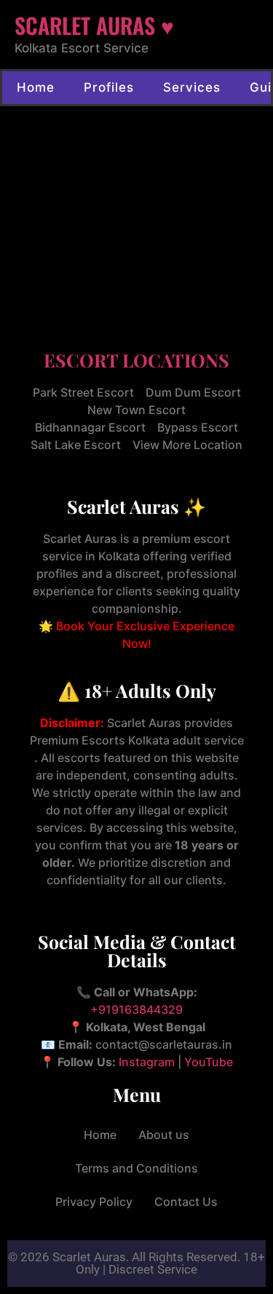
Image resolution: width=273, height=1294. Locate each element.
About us (163, 1134)
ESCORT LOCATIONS (136, 360)
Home (36, 87)
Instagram (147, 1062)
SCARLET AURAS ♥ (94, 25)
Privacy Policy (93, 1201)
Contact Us (186, 1201)
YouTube (208, 1062)
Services (192, 87)
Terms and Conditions (136, 1168)
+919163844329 (136, 1009)
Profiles (109, 87)
